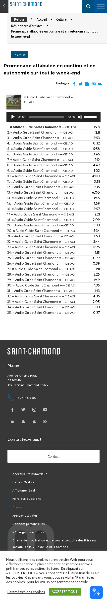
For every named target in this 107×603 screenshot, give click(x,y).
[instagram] (34, 410)
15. (40, 203)
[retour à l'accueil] (37, 4)
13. (40, 192)
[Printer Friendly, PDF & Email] (87, 84)
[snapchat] (23, 421)
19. (40, 225)
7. (40, 159)
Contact (18, 507)
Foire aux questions (26, 498)
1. (41, 127)
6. (40, 154)
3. (40, 138)
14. (40, 198)
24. (41, 252)
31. (40, 290)
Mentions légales (24, 515)
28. (41, 274)
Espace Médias (23, 482)
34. (41, 307)
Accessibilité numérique (30, 474)
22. (41, 241)
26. (41, 263)
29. (41, 280)
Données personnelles (28, 524)
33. (41, 301)
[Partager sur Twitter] (81, 84)
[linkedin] (12, 421)
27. (41, 269)
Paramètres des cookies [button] (26, 592)
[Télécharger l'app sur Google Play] (45, 421)
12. (40, 187)
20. (41, 230)
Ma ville (20, 54)
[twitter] (23, 410)
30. (41, 285)
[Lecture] (12, 116)
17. (40, 214)
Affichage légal (23, 490)
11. (40, 181)
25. (41, 258)
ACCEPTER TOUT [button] (65, 592)
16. (40, 209)
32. (41, 296)
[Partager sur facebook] (74, 84)
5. (40, 148)
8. (40, 165)
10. (41, 176)
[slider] (91, 116)
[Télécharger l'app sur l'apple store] (34, 421)
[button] (88, 6)
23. (41, 247)
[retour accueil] (4, 6)
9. (40, 170)
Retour (19, 19)
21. (40, 236)
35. (41, 312)
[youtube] (45, 410)
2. (40, 132)
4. (40, 143)
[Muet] (80, 116)
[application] (53, 117)
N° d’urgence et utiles (28, 532)
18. (40, 219)
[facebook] (12, 410)
